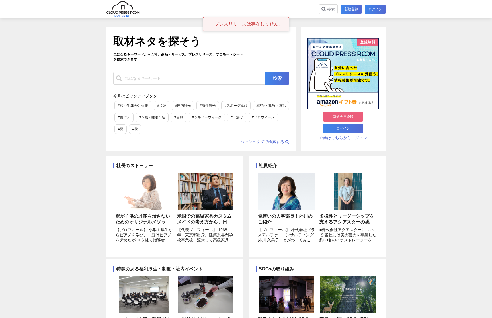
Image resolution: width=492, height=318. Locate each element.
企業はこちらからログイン (343, 138)
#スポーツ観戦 (236, 106)
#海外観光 (208, 106)
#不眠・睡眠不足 (152, 117)
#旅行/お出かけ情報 (133, 106)
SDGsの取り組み (276, 268)
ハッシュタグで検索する (262, 141)
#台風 (178, 117)
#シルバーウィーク (207, 117)
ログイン (375, 9)
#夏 (120, 129)
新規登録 (351, 9)
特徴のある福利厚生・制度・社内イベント (159, 268)
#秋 (135, 129)
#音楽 (161, 106)
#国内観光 (183, 106)
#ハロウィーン (263, 117)
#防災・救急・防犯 (271, 106)
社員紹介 (268, 165)
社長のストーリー (134, 165)
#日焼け (237, 117)
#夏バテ (124, 117)
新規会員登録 (343, 117)
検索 (330, 9)
